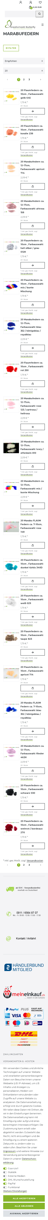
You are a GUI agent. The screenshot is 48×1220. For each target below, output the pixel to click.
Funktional (14, 1187)
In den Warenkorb (33, 147)
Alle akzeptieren (24, 1198)
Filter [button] (12, 48)
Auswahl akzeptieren (24, 1213)
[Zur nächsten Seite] (37, 79)
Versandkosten (27, 120)
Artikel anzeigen (33, 111)
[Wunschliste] (40, 2)
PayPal (11, 1183)
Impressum (9, 1151)
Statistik (12, 1172)
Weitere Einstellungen (15, 1191)
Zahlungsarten (13, 1054)
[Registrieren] (31, 2)
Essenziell (13, 1168)
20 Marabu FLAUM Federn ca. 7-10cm (31, 526)
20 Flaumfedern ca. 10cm (32, 94)
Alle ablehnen (24, 1206)
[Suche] (39, 14)
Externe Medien (16, 1176)
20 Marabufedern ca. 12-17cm (32, 167)
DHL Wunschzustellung (21, 1180)
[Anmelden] (21, 2)
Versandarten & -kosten (19, 1061)
